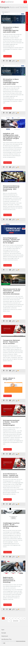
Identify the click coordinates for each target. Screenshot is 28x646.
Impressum (26, 27)
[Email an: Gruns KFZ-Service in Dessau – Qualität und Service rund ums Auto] (7, 504)
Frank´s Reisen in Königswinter (9, 378)
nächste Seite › (16, 620)
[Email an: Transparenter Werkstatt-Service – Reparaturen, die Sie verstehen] (7, 370)
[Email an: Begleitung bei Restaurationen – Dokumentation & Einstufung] (7, 609)
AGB (4, 643)
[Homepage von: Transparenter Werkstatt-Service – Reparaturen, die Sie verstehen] (10, 370)
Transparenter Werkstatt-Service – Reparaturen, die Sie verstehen (11, 342)
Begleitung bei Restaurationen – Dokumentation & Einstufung (9, 580)
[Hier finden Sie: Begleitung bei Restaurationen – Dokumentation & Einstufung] (4, 609)
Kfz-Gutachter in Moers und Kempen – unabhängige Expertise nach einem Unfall (11, 29)
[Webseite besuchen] (12, 388)
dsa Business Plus (6, 639)
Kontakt (3, 633)
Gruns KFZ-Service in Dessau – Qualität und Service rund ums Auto (10, 475)
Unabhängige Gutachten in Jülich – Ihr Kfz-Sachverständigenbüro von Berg (11, 525)
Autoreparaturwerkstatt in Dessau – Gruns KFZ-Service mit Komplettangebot (11, 423)
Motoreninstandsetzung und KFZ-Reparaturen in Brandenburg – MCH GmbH (11, 188)
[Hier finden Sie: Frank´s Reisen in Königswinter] (4, 400)
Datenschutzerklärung (26, 18)
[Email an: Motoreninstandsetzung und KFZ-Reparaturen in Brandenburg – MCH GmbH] (7, 219)
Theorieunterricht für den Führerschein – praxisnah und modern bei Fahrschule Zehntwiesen (11, 291)
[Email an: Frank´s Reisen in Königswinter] (7, 400)
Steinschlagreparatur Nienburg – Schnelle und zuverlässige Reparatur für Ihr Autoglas (11, 240)
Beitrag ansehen (7, 56)
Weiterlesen (13, 18)
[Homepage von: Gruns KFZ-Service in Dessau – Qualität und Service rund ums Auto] (10, 504)
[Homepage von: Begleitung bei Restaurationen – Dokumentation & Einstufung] (10, 609)
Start (2, 630)
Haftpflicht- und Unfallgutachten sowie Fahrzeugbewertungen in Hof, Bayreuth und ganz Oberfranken (11, 137)
